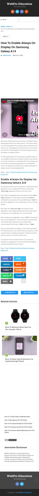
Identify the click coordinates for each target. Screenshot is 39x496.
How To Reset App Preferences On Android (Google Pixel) (19, 360)
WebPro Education (19, 4)
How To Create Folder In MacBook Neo (17, 416)
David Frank (7, 55)
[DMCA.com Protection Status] (10, 441)
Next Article (29, 292)
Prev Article (10, 292)
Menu (4, 19)
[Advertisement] (19, 78)
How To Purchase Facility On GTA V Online (18, 423)
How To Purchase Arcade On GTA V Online (18, 427)
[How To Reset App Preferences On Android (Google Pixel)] (19, 345)
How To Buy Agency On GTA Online (15, 420)
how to (5, 36)
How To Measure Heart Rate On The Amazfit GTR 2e (18, 328)
